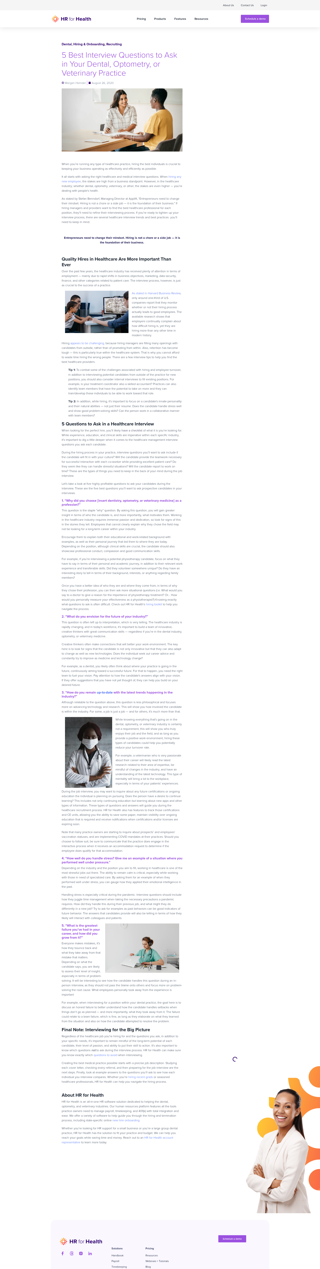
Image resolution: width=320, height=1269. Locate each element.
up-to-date (105, 692)
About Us (228, 5)
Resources (201, 19)
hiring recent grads (140, 1077)
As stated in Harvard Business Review (156, 293)
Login (264, 5)
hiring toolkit (153, 604)
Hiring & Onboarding (89, 44)
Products (160, 19)
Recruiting (114, 44)
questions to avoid (105, 1055)
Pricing (141, 19)
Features (180, 19)
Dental (67, 44)
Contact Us (247, 5)
